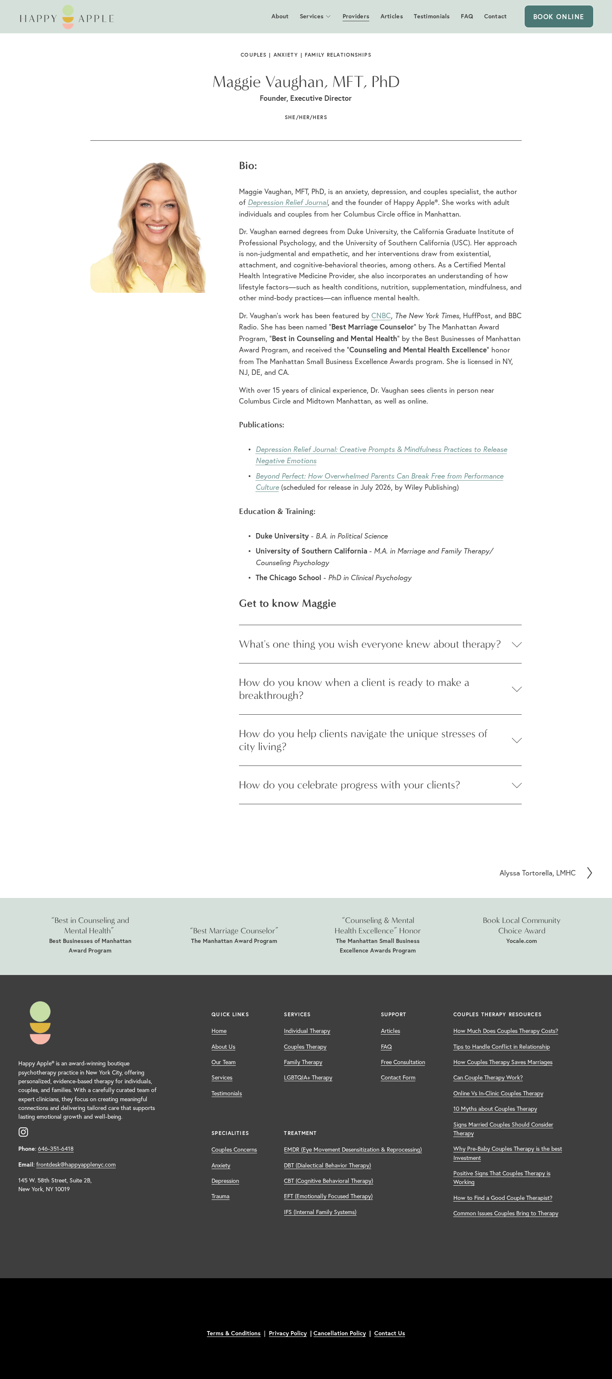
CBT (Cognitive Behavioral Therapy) (328, 1180)
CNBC (381, 315)
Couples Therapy (305, 1046)
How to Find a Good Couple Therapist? (502, 1198)
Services (311, 16)
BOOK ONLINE (559, 16)
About (280, 16)
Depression (225, 1180)
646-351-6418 (56, 1148)
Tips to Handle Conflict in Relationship (501, 1046)
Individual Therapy (307, 1031)
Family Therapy (303, 1062)
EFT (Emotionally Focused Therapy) (328, 1196)
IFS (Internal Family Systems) (320, 1212)
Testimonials (432, 16)
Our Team (223, 1062)
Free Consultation (403, 1062)
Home (218, 1031)
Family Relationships (338, 54)
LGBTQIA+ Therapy (308, 1077)
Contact (495, 16)
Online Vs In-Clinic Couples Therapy (498, 1093)
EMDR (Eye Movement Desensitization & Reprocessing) (353, 1149)
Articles (392, 16)
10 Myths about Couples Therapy (495, 1108)
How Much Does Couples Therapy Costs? (505, 1031)
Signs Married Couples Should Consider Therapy (503, 1129)
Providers (356, 16)
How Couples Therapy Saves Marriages (502, 1062)
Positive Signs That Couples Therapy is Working (501, 1178)
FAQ (467, 16)
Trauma (220, 1196)
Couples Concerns (234, 1149)
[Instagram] (23, 1132)
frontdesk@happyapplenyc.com (76, 1164)
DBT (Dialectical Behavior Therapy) (327, 1165)
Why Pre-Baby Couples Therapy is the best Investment (507, 1153)
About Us (223, 1046)
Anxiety (286, 54)
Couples (253, 54)
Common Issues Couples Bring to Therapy (505, 1213)
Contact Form (398, 1077)
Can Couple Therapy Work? (488, 1077)
